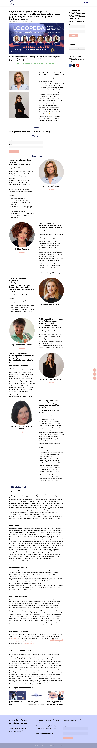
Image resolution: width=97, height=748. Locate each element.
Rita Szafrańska (12, 706)
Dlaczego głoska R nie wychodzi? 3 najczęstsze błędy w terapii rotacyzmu (55, 703)
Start (24, 2)
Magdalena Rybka (51, 706)
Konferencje (62, 2)
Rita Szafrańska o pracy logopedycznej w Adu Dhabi (16, 703)
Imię (10, 140)
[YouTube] (77, 65)
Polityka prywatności (57, 745)
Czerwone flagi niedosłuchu (33, 702)
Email (10, 144)
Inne (10, 9)
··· (75, 2)
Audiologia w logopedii (56, 640)
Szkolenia (54, 2)
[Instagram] (73, 65)
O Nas (29, 2)
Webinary (41, 2)
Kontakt (70, 2)
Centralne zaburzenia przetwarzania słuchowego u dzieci (32, 642)
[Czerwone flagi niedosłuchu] (36, 695)
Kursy (47, 2)
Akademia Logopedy (29, 643)
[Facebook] (70, 65)
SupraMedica (13, 638)
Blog (35, 2)
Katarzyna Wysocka (13, 21)
